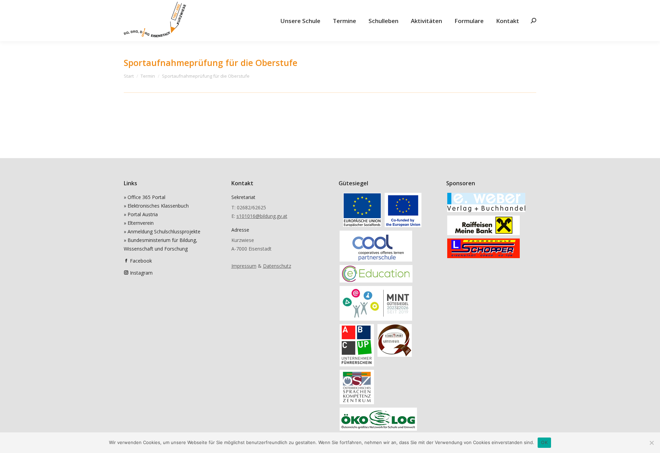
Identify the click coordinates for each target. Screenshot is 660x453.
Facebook (141, 260)
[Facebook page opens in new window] (126, 260)
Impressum (243, 266)
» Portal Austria (141, 214)
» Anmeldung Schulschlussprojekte (162, 231)
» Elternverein (139, 223)
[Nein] (651, 442)
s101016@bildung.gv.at (261, 216)
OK (544, 442)
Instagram (141, 272)
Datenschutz (277, 266)
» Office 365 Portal (144, 197)
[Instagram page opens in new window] (126, 272)
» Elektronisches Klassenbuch (156, 205)
